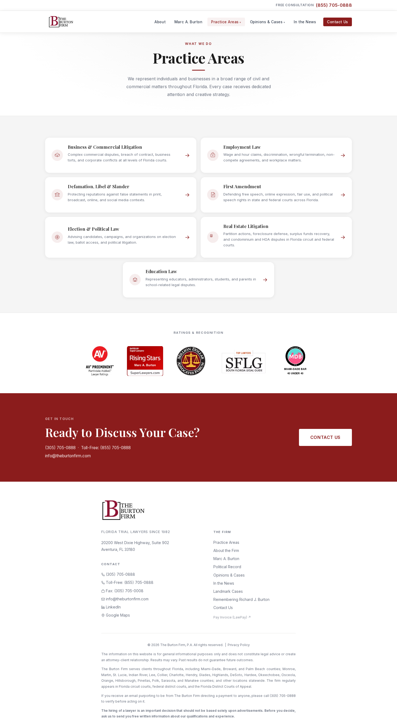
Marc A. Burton (188, 22)
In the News (305, 22)
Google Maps (117, 615)
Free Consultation (314, 5)
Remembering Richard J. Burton (241, 599)
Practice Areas (225, 22)
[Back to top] (384, 718)
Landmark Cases (228, 591)
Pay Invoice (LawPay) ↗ (232, 617)
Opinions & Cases (266, 22)
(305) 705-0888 (60, 447)
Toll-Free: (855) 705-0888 (106, 447)
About (160, 22)
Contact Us (337, 22)
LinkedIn (113, 607)
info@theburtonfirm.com (68, 455)
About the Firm (226, 550)
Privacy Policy (239, 645)
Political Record (227, 566)
